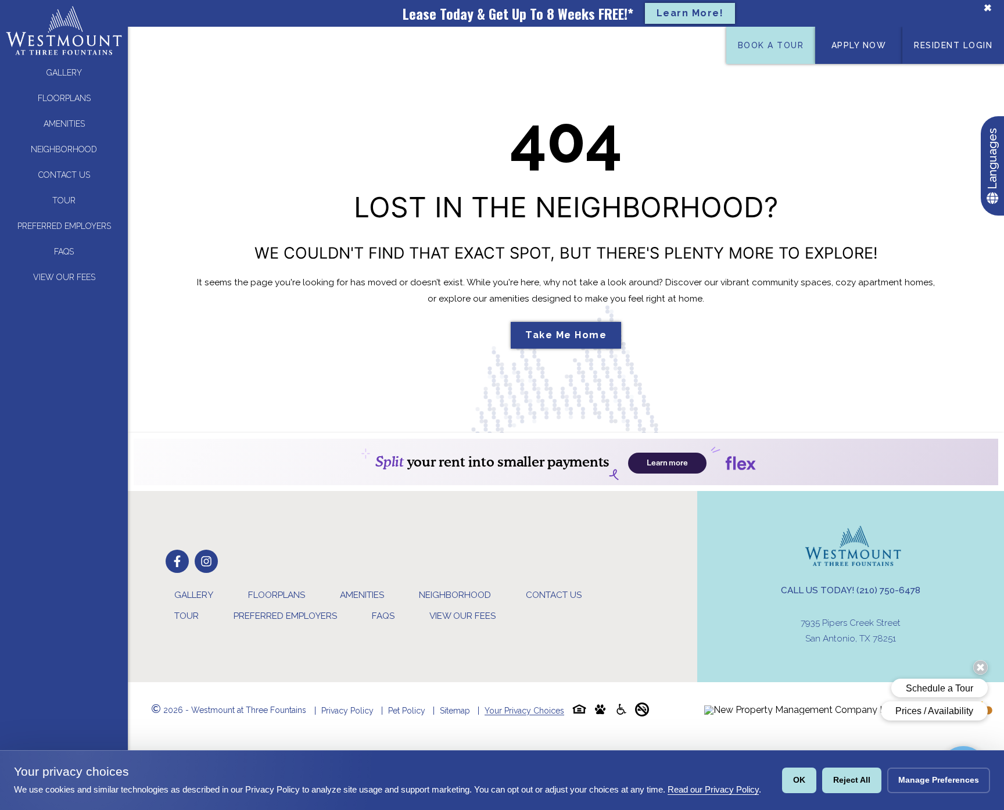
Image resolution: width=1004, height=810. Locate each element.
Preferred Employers (64, 226)
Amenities (64, 123)
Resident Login (953, 45)
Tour (64, 200)
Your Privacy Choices (524, 711)
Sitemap (455, 710)
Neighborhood (64, 149)
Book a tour (771, 45)
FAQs (64, 251)
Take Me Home (566, 335)
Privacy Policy (347, 710)
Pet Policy (406, 710)
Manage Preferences (938, 779)
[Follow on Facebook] (177, 561)
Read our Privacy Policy (713, 789)
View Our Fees (64, 277)
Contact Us (64, 175)
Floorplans (64, 98)
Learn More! (690, 13)
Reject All (851, 779)
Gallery (64, 72)
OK (799, 779)
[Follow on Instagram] (206, 561)
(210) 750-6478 (888, 590)
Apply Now (859, 45)
